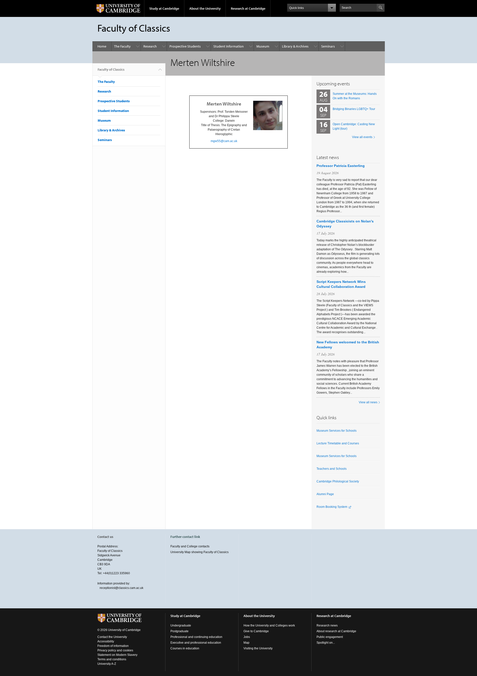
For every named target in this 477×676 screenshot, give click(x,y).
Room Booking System (332, 507)
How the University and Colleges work (269, 625)
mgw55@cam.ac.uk (224, 141)
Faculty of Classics (111, 69)
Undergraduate (180, 625)
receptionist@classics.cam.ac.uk (121, 588)
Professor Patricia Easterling (341, 166)
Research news (327, 625)
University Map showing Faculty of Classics (199, 552)
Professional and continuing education (196, 637)
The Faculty (122, 46)
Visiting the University (258, 648)
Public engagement (330, 637)
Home (101, 46)
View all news (368, 402)
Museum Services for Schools (337, 430)
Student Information (228, 46)
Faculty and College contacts (189, 546)
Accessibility (105, 641)
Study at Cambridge (164, 8)
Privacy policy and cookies (115, 650)
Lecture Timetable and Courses (338, 443)
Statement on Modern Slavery (117, 655)
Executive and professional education (195, 642)
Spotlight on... (326, 642)
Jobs (246, 637)
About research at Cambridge (336, 631)
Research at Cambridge (248, 8)
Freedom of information (113, 646)
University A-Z (106, 664)
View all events (362, 137)
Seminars (328, 46)
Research (150, 46)
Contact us (105, 536)
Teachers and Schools (332, 468)
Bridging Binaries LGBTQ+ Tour (354, 109)
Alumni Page (325, 494)
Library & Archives (295, 46)
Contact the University (112, 637)
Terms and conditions (111, 659)
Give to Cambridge (256, 631)
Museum (262, 46)
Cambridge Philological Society (338, 481)
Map (246, 642)
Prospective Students (185, 46)
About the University (205, 8)
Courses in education (184, 648)
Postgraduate (179, 631)
